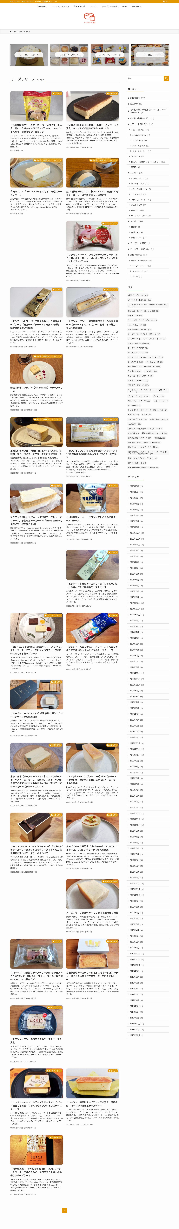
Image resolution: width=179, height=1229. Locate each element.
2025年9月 (136, 550)
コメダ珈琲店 (140, 140)
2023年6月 (136, 708)
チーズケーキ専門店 (138, 348)
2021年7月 (136, 842)
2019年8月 (136, 976)
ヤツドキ (133, 414)
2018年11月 (137, 1029)
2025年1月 (136, 597)
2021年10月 (137, 825)
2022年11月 (137, 749)
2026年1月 (136, 527)
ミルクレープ (161, 400)
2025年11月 (137, 538)
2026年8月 (136, 486)
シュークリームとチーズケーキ (142, 320)
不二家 (137, 276)
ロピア (135, 227)
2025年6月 (136, 568)
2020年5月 (136, 924)
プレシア (158, 396)
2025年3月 (136, 585)
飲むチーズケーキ (137, 462)
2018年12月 (137, 1023)
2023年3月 (136, 725)
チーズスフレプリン (138, 352)
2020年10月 (137, 895)
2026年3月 (136, 515)
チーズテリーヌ (154, 362)
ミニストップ (138, 205)
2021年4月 (136, 860)
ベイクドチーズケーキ (139, 400)
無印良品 (160, 437)
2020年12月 (137, 883)
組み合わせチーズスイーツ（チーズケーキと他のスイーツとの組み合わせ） (148, 452)
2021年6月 (136, 848)
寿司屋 (135, 167)
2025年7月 (136, 562)
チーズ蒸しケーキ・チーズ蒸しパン (144, 366)
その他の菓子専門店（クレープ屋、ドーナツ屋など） (148, 111)
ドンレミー (151, 371)
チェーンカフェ (140, 129)
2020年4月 (136, 930)
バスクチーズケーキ (138, 385)
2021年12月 (137, 813)
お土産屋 (136, 103)
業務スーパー (138, 237)
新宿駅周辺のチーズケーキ (154, 433)
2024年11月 (137, 608)
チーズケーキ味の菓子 (138, 343)
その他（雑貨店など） (142, 118)
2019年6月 (136, 988)
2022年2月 (136, 801)
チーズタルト (135, 362)
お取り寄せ (137, 97)
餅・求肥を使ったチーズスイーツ (143, 467)
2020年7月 (136, 912)
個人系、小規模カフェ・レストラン (148, 161)
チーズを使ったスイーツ (139, 329)
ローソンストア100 (141, 215)
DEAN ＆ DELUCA (141, 135)
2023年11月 (137, 678)
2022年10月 (137, 754)
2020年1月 (136, 947)
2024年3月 (136, 655)
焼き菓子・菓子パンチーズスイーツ (144, 442)
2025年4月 (136, 579)
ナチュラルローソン (141, 189)
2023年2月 (136, 731)
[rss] (164, 1)
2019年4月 (136, 1000)
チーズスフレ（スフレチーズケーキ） (145, 357)
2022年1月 (136, 807)
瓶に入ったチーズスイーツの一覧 (143, 447)
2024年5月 (136, 643)
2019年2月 (136, 1011)
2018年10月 (136, 1035)
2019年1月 (136, 1017)
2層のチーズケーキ (138, 295)
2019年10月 (137, 965)
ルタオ (146, 414)
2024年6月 (136, 638)
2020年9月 (136, 901)
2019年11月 (137, 959)
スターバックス (140, 145)
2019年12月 (137, 953)
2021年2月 (136, 871)
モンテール (134, 405)
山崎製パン (134, 424)
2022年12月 (137, 743)
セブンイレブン (140, 183)
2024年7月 (136, 632)
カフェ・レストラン (141, 124)
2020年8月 (136, 906)
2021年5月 (136, 854)
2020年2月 (136, 941)
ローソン (137, 210)
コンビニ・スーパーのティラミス (143, 311)
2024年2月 (136, 661)
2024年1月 (136, 667)
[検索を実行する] (166, 78)
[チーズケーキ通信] (89, 19)
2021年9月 (136, 830)
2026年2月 (136, 521)
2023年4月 (136, 719)
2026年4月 (136, 509)
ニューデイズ (138, 194)
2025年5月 (136, 573)
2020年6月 (136, 918)
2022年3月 (136, 795)
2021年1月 (136, 877)
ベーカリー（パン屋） (142, 249)
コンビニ (136, 172)
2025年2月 (136, 591)
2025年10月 (137, 544)
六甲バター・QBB (159, 419)
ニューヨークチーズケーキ (140, 375)
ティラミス (134, 371)
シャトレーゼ (140, 271)
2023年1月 (136, 737)
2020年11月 (137, 889)
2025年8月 (136, 556)
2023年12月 (137, 673)
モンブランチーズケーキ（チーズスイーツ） (148, 410)
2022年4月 (136, 789)
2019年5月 (136, 994)
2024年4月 (136, 649)
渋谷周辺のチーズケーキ (139, 437)
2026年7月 (136, 492)
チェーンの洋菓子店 (141, 260)
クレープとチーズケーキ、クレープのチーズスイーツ (147, 305)
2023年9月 (136, 690)
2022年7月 (136, 772)
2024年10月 (137, 614)
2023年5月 (136, 714)
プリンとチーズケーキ (138, 396)
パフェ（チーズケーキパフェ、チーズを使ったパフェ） (148, 390)
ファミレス (137, 156)
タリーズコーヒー (141, 151)
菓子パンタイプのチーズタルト (142, 458)
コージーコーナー (141, 265)
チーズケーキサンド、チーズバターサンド (147, 338)
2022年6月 (136, 778)
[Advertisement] (36, 240)
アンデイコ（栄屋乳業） (139, 299)
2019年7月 (136, 982)
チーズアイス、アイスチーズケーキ (144, 334)
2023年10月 (137, 684)
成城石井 (137, 232)
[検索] (167, 1)
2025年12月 (137, 532)
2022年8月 (136, 766)
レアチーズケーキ (137, 419)
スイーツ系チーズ (137, 324)
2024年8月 (136, 626)
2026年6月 (136, 497)
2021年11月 (137, 819)
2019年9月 (136, 971)
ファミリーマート (141, 199)
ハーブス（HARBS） (138, 380)
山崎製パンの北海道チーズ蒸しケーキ (145, 428)
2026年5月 (136, 503)
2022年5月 (136, 784)
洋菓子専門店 (138, 254)
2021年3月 (136, 865)
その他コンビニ (139, 178)
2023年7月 (136, 702)
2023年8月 (136, 696)
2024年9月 (136, 620)
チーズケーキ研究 (140, 243)
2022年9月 (136, 760)
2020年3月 (136, 935)
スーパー (136, 221)
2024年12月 (137, 603)
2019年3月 (136, 1006)
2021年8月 (136, 836)
